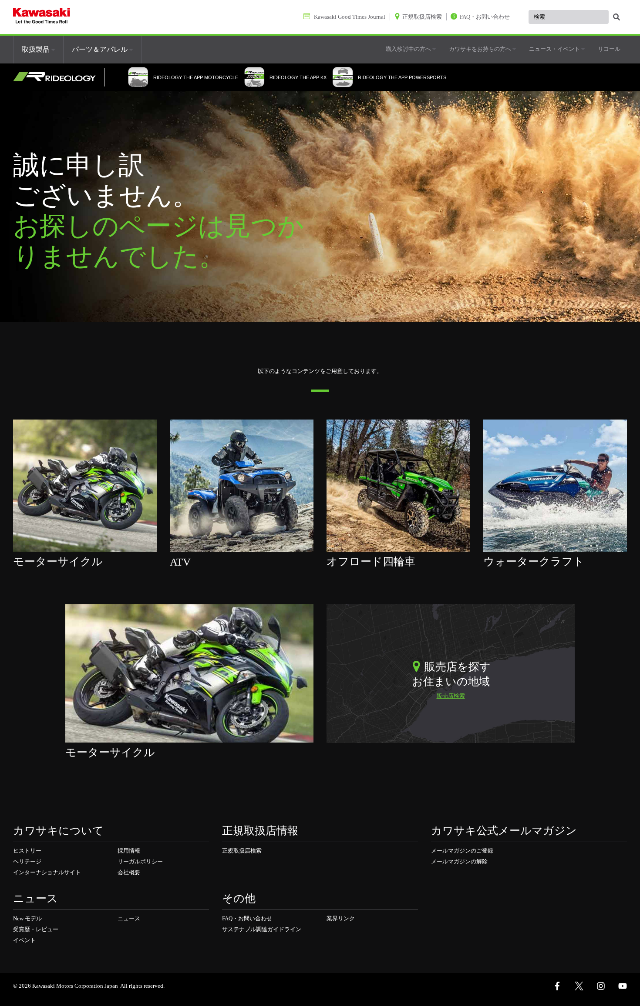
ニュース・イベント (555, 49)
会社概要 (129, 872)
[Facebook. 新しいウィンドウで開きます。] (557, 986)
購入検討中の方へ (409, 49)
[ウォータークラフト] (555, 485)
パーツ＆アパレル (100, 49)
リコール (609, 49)
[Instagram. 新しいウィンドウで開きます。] (600, 986)
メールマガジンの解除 (459, 861)
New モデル (27, 918)
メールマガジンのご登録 (462, 850)
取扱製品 (36, 49)
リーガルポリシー (140, 861)
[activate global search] (616, 17)
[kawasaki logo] (41, 17)
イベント (24, 940)
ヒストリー (27, 850)
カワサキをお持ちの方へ (480, 49)
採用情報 (129, 850)
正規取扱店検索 (242, 850)
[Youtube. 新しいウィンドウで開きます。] (622, 986)
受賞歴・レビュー (35, 929)
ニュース (129, 918)
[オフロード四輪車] (398, 485)
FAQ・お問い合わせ (247, 918)
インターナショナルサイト (47, 872)
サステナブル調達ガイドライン (261, 929)
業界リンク (341, 918)
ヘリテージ (27, 861)
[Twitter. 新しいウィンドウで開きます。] (579, 986)
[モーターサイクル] (85, 485)
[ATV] (241, 485)
